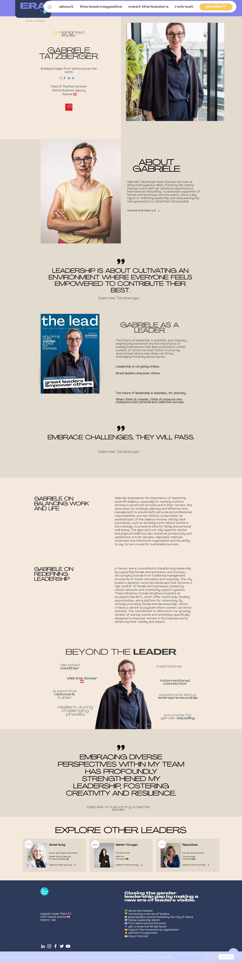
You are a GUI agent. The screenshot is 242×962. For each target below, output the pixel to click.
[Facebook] (55, 946)
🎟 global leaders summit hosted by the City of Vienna (158, 917)
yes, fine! (226, 956)
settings (209, 956)
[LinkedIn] (43, 946)
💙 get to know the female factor (145, 926)
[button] (65, 7)
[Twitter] (61, 946)
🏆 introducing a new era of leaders (146, 914)
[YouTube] (68, 946)
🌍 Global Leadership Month (142, 920)
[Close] (238, 956)
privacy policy (165, 956)
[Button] (54, 855)
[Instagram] (49, 946)
